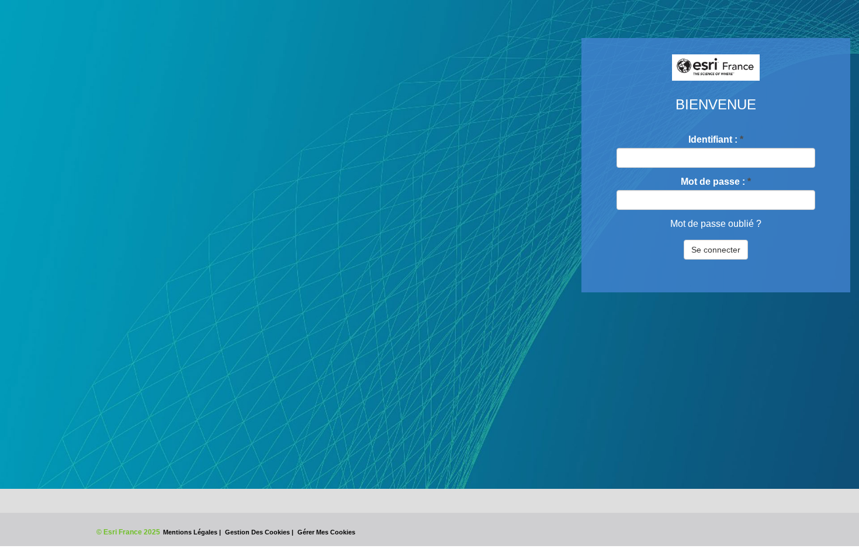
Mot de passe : (716, 182)
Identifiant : (715, 139)
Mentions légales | (193, 532)
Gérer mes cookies (326, 532)
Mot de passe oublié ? (715, 224)
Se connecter (715, 249)
